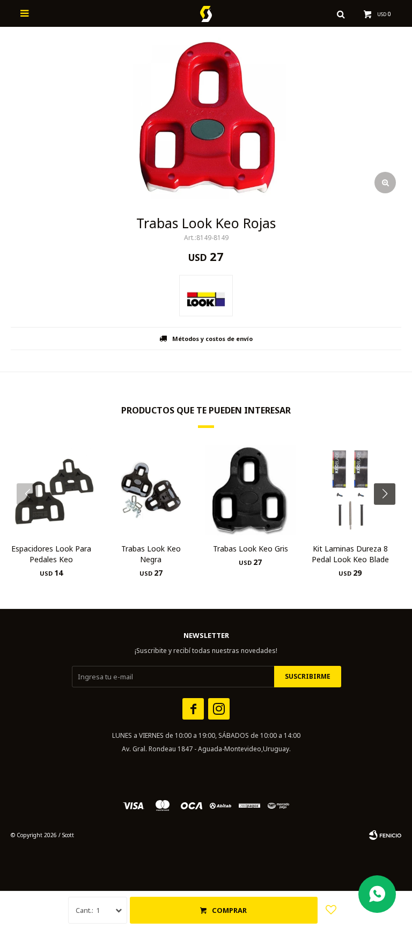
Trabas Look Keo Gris (250, 548)
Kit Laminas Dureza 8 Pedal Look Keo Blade (350, 553)
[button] (388, 515)
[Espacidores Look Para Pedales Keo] (51, 490)
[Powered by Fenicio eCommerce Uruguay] (385, 835)
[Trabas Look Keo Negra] (151, 490)
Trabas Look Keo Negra (151, 553)
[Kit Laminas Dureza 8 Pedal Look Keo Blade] (350, 490)
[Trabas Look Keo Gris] (251, 490)
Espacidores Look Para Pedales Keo (51, 553)
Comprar (229, 910)
